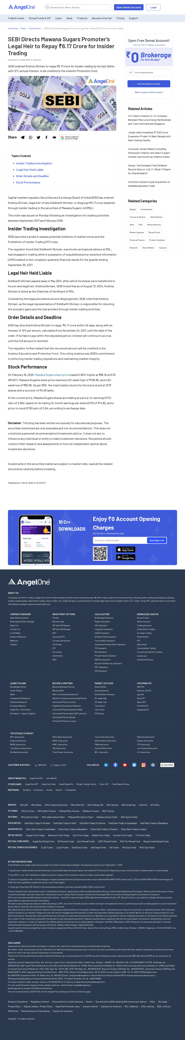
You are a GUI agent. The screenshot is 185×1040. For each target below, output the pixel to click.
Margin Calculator (102, 621)
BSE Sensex (112, 804)
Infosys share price (145, 740)
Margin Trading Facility (86, 784)
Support (133, 18)
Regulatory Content (40, 1001)
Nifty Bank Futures (47, 811)
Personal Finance (137, 240)
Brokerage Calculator (104, 618)
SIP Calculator (101, 625)
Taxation (163, 247)
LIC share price (143, 752)
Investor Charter (90, 1006)
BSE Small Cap (129, 804)
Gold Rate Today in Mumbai (37, 823)
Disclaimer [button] (14, 942)
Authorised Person (145, 659)
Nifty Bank (36, 804)
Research (134, 247)
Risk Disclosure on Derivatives (35, 1011)
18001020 (42, 765)
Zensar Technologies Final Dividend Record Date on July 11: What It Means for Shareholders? (149, 169)
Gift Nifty (154, 804)
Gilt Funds (114, 847)
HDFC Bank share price (62, 737)
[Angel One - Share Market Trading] (22, 7)
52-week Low (101, 702)
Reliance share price (145, 737)
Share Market (148, 247)
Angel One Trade (48, 784)
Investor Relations (18, 636)
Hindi (132, 224)
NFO (54, 633)
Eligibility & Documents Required (66, 706)
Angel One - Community (20, 709)
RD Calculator (101, 652)
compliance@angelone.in (79, 975)
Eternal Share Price (103, 748)
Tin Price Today (142, 835)
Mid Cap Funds (129, 847)
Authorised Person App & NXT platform (69, 713)
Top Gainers (100, 706)
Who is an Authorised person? (65, 694)
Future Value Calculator (105, 640)
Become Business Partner (63, 687)
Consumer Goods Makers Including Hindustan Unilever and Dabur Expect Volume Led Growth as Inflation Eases (149, 152)
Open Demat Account (128, 7)
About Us (14, 625)
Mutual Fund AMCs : (19, 841)
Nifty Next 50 (77, 804)
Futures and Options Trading (149, 652)
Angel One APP (31, 784)
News (69, 18)
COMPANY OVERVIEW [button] (20, 614)
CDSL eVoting (147, 1006)
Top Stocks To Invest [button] (22, 733)
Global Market (156, 217)
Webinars (14, 640)
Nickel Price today (101, 835)
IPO (138, 640)
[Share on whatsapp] (30, 137)
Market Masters (154, 224)
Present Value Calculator (105, 655)
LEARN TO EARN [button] (18, 683)
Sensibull (26, 790)
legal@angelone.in (83, 985)
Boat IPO (141, 698)
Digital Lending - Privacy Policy (38, 1006)
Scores (89, 1001)
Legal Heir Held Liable (30, 169)
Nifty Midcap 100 (95, 804)
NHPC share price (60, 740)
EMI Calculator (101, 671)
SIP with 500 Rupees (61, 629)
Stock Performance (28, 182)
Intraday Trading (144, 633)
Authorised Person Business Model (67, 709)
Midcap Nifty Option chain (80, 817)
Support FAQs (60, 765)
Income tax (142, 656)
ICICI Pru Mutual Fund (130, 841)
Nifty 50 (24, 804)
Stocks (55, 618)
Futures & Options (138, 217)
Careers (13, 644)
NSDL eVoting (163, 1006)
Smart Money (16, 690)
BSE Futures (108, 811)
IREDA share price (17, 744)
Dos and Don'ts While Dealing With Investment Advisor (121, 1001)
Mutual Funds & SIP (40, 18)
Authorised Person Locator (64, 721)
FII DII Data (99, 713)
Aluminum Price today (58, 835)
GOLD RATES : (15, 823)
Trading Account (144, 625)
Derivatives (142, 644)
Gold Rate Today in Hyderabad (123, 823)
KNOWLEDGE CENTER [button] (147, 614)
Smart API (104, 784)
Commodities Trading (146, 648)
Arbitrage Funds (98, 847)
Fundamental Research (20, 698)
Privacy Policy (60, 991)
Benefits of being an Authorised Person (69, 698)
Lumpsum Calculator (104, 629)
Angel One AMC (36, 778)
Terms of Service (78, 991)
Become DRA (58, 690)
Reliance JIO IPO (144, 690)
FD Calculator (101, 648)
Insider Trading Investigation (34, 163)
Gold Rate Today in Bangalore (154, 823)
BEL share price (101, 752)
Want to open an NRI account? (149, 92)
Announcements (102, 690)
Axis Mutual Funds (86, 841)
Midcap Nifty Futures (69, 811)
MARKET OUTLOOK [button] (104, 683)
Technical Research (18, 702)
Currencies (57, 652)
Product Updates (157, 240)
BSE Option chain (129, 817)
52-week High (101, 698)
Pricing (120, 18)
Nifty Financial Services (56, 804)
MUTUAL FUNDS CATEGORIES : (23, 847)
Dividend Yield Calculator (105, 636)
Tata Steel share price (104, 737)
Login (153, 7)
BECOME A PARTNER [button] (62, 683)
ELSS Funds (47, 847)
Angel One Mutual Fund (43, 841)
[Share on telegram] (22, 137)
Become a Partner (102, 18)
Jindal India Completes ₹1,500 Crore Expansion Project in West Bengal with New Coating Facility (149, 136)
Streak (49, 790)
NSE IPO (140, 687)
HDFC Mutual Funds (107, 841)
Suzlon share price (18, 740)
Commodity (57, 655)
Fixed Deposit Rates (121, 784)
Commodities (146, 209)
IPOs (141, 224)
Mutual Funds (154, 232)
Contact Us (15, 629)
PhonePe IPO (142, 706)
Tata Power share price (62, 752)
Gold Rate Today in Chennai (92, 823)
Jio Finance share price (147, 748)
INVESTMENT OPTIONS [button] (63, 614)
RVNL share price (59, 744)
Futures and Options (61, 640)
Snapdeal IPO (143, 709)
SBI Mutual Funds (65, 841)
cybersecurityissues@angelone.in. (90, 982)
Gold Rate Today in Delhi (64, 823)
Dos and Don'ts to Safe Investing (67, 1001)
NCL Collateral (131, 1006)
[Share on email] (54, 137)
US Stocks (57, 644)
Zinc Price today (81, 835)
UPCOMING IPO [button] (144, 683)
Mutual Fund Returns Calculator (108, 663)
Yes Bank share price (19, 752)
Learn (58, 18)
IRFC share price (17, 737)
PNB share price (102, 744)
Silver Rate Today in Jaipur (133, 829)
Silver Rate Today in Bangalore (73, 829)
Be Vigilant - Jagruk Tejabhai (22, 713)
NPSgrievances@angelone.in (20, 978)
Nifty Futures (27, 811)
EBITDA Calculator (103, 659)
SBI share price (58, 748)
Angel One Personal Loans (68, 1006)
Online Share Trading (146, 629)
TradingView (70, 790)
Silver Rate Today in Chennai (104, 829)
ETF (54, 648)
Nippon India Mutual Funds (156, 841)
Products (82, 18)
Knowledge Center (18, 687)
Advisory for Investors (111, 1006)
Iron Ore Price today (122, 835)
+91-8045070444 (55, 982)
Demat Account (144, 621)
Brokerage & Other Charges (22, 621)
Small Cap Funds (79, 847)
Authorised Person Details (63, 717)
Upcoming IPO (58, 636)
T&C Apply (162, 1001)
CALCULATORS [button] (102, 614)
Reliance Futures (91, 811)
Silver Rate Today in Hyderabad (40, 829)
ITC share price (143, 744)
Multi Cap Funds (147, 847)
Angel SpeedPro (66, 784)
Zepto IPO (141, 702)
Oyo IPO (140, 694)
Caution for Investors (63, 1011)
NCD (54, 659)
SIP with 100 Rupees (61, 625)
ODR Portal (13, 1011)
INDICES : (12, 804)
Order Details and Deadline (32, 176)
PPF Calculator (101, 667)
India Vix (143, 804)
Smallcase (38, 790)
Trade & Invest (16, 18)
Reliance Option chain (107, 817)
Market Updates (137, 232)
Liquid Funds (62, 847)
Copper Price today (35, 835)
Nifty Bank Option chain (53, 817)
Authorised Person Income (63, 702)
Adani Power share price (105, 740)
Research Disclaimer (18, 1001)
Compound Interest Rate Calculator (110, 644)
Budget (133, 209)
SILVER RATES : (15, 829)
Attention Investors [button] (20, 861)
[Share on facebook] (46, 137)
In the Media (15, 633)
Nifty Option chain (30, 817)
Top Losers (99, 709)
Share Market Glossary (104, 694)
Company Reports (18, 706)
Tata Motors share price (20, 748)
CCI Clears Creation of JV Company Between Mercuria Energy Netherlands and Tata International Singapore (149, 119)
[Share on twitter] (38, 137)
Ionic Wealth (51, 778)
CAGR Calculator (102, 633)
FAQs (152, 1001)
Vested (59, 790)
